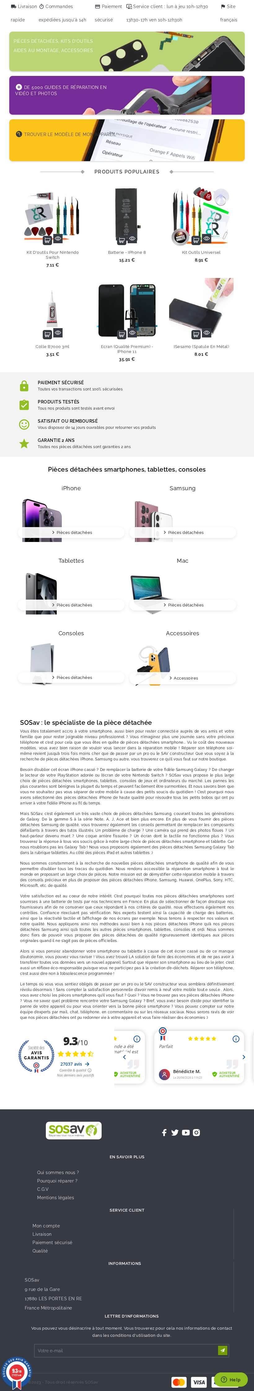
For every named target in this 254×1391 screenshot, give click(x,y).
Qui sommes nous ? (58, 1172)
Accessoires (186, 678)
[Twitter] (175, 1132)
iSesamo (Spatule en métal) (201, 346)
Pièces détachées (74, 532)
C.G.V (43, 1189)
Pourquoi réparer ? (57, 1180)
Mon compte (46, 1225)
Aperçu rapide (58, 238)
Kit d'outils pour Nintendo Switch (53, 255)
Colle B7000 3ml (53, 346)
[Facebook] (164, 1132)
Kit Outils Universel (201, 252)
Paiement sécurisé (52, 1242)
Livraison (42, 1234)
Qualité (40, 1250)
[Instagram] (196, 1132)
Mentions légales (55, 1197)
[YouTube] (185, 1132)
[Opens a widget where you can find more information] (231, 1380)
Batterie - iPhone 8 (127, 252)
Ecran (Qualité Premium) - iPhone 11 (127, 349)
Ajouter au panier (47, 240)
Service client (127, 1210)
